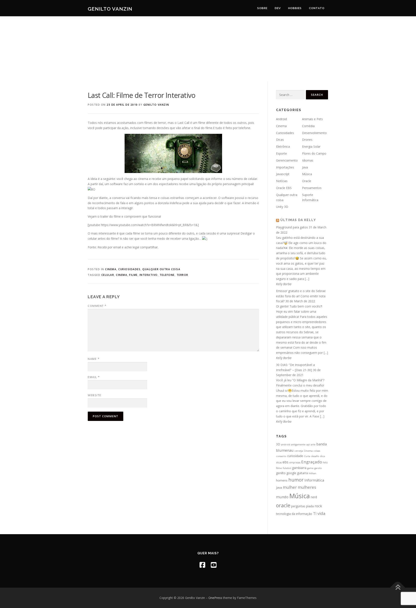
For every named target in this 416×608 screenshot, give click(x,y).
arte (313, 444)
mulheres (307, 487)
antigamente (298, 444)
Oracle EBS (284, 188)
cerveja (298, 450)
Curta (307, 456)
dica (322, 456)
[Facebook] (202, 564)
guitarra (302, 473)
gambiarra (299, 468)
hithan (312, 473)
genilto (281, 473)
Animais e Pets (312, 119)
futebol (287, 468)
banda (321, 443)
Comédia (308, 126)
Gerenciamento (287, 160)
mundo (282, 496)
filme (133, 275)
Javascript (282, 174)
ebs (285, 461)
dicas (279, 462)
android (285, 444)
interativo (149, 275)
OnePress (215, 598)
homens (282, 480)
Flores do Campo (314, 153)
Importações (285, 167)
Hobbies (295, 8)
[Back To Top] (397, 587)
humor (296, 480)
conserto (281, 456)
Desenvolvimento (314, 133)
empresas (294, 462)
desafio (315, 456)
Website (94, 395)
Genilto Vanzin (110, 9)
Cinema (110, 269)
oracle (283, 505)
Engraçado (311, 461)
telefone (167, 275)
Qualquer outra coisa (161, 269)
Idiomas (307, 160)
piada (310, 506)
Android (281, 119)
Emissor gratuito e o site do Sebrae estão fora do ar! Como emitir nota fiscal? (301, 296)
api (308, 444)
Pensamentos (312, 188)
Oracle (306, 181)
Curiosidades (129, 269)
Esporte (281, 153)
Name (93, 359)
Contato (317, 8)
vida (321, 513)
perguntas (298, 506)
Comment (97, 306)
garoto (318, 468)
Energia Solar (311, 146)
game (310, 468)
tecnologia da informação (294, 514)
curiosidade (295, 456)
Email (94, 377)
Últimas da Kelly (298, 220)
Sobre (262, 8)
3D (278, 444)
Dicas (280, 139)
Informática (314, 480)
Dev (278, 8)
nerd (314, 497)
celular (107, 275)
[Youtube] (213, 564)
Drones (307, 139)
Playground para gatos (292, 227)
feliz (325, 462)
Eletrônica (283, 146)
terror (182, 275)
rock (318, 505)
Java (305, 167)
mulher (290, 487)
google (291, 473)
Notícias (282, 181)
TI (315, 513)
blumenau (285, 450)
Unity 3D (282, 207)
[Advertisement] (208, 49)
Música (307, 174)
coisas (317, 450)
